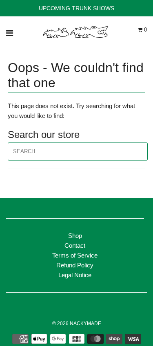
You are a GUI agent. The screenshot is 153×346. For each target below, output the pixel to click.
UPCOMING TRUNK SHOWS (76, 8)
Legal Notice (74, 274)
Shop (75, 235)
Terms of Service (75, 255)
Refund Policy (74, 265)
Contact (74, 245)
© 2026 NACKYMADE (76, 323)
